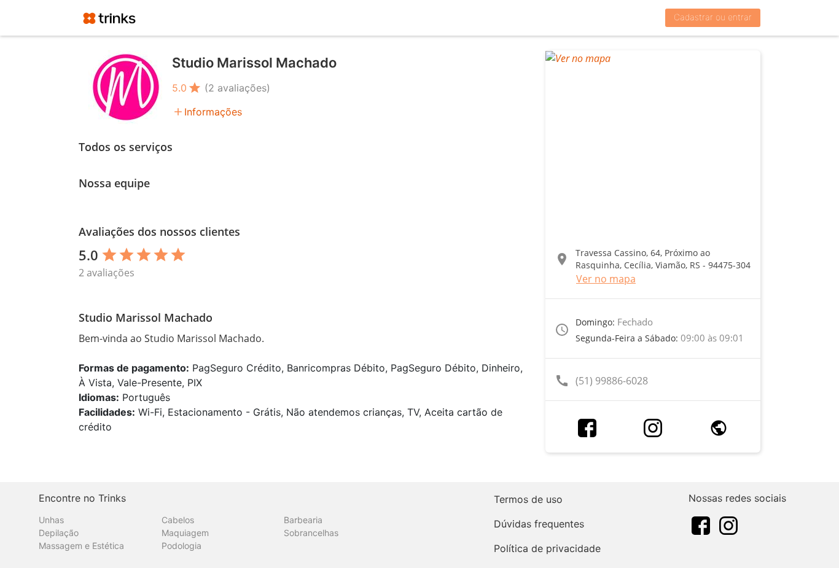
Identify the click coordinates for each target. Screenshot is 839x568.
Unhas (51, 520)
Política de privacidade (547, 548)
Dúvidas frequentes (539, 524)
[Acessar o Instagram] (653, 428)
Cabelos (178, 520)
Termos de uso (528, 499)
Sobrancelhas (311, 532)
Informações (213, 112)
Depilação (59, 532)
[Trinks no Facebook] (701, 524)
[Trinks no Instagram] (728, 524)
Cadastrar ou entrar (713, 17)
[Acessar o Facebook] (587, 428)
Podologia (181, 545)
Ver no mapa (606, 279)
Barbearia (303, 520)
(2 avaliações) (237, 88)
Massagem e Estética (81, 545)
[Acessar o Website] (718, 428)
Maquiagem (185, 532)
